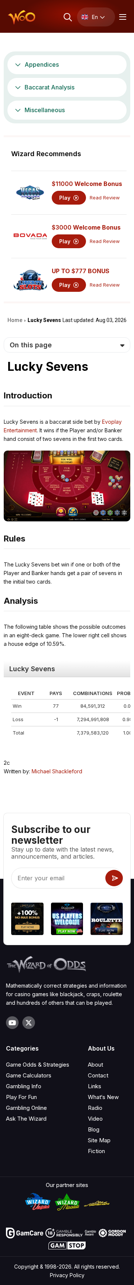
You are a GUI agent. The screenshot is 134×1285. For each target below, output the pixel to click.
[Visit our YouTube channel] (12, 1022)
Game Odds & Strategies (37, 1064)
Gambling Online (26, 1107)
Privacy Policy (67, 1275)
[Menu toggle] (121, 16)
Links (94, 1086)
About (95, 1064)
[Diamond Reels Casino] (67, 920)
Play (65, 198)
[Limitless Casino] (27, 920)
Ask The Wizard (26, 1118)
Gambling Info (23, 1086)
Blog (93, 1129)
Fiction (96, 1151)
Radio (95, 1107)
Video (95, 1118)
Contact (98, 1075)
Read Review (105, 197)
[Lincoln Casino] (106, 920)
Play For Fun (21, 1097)
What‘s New (103, 1097)
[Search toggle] (67, 16)
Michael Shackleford (57, 771)
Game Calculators (28, 1075)
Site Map (99, 1140)
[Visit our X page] (28, 1022)
